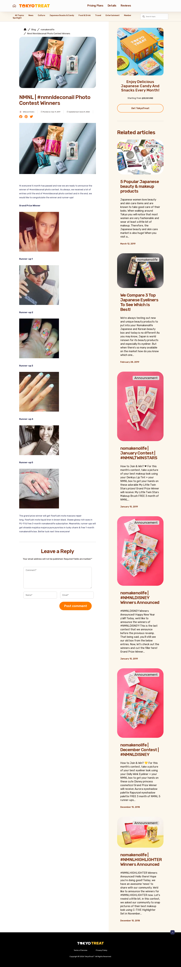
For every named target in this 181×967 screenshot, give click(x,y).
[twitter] (31, 117)
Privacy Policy (101, 950)
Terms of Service (80, 950)
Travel (98, 15)
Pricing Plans (95, 5)
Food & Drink (85, 15)
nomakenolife (47, 30)
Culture (41, 15)
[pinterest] (26, 117)
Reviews (126, 5)
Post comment (75, 606)
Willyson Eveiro (28, 112)
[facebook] (20, 117)
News (30, 15)
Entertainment (113, 15)
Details (112, 5)
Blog (33, 30)
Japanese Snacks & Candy (62, 15)
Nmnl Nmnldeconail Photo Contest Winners (48, 34)
